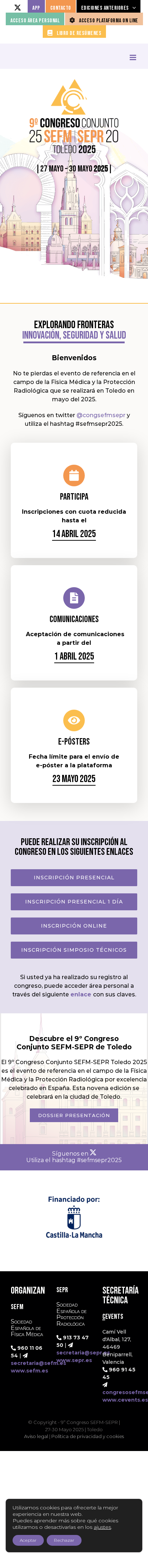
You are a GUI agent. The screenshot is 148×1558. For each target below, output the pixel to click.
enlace (80, 994)
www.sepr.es (74, 1360)
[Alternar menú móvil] (133, 57)
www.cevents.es (125, 1400)
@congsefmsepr (101, 415)
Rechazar (64, 1540)
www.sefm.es (29, 1370)
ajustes (102, 1527)
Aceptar (28, 1540)
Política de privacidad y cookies (87, 1436)
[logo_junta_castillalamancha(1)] (74, 1188)
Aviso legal (36, 1436)
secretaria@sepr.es (83, 1352)
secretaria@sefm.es (38, 1363)
